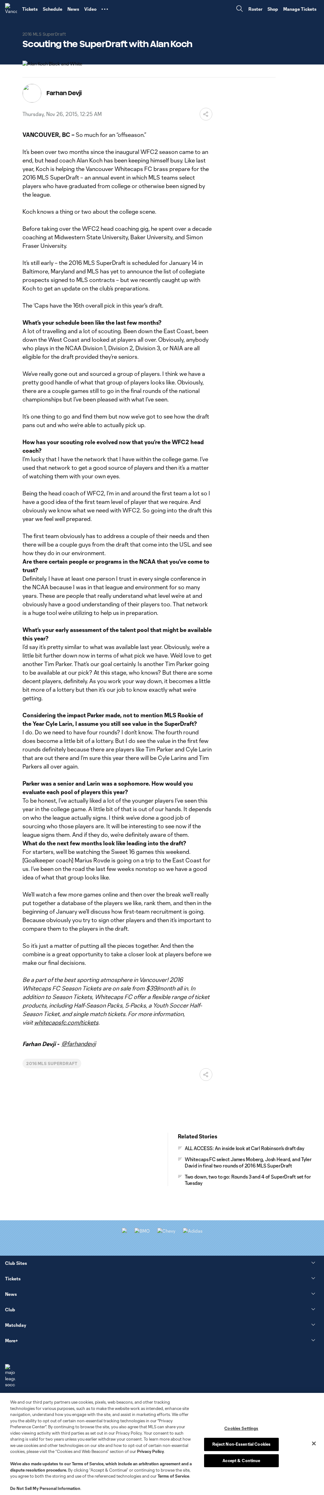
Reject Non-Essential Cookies (241, 1444)
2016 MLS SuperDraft (52, 1063)
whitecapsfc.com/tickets (66, 1022)
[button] (104, 9)
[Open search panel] (239, 9)
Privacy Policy (150, 1451)
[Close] (314, 1443)
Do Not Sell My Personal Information (45, 1488)
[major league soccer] (10, 1376)
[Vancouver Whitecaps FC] (11, 9)
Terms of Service (87, 1463)
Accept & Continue (241, 1460)
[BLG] (192, 1231)
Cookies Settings (241, 1428)
